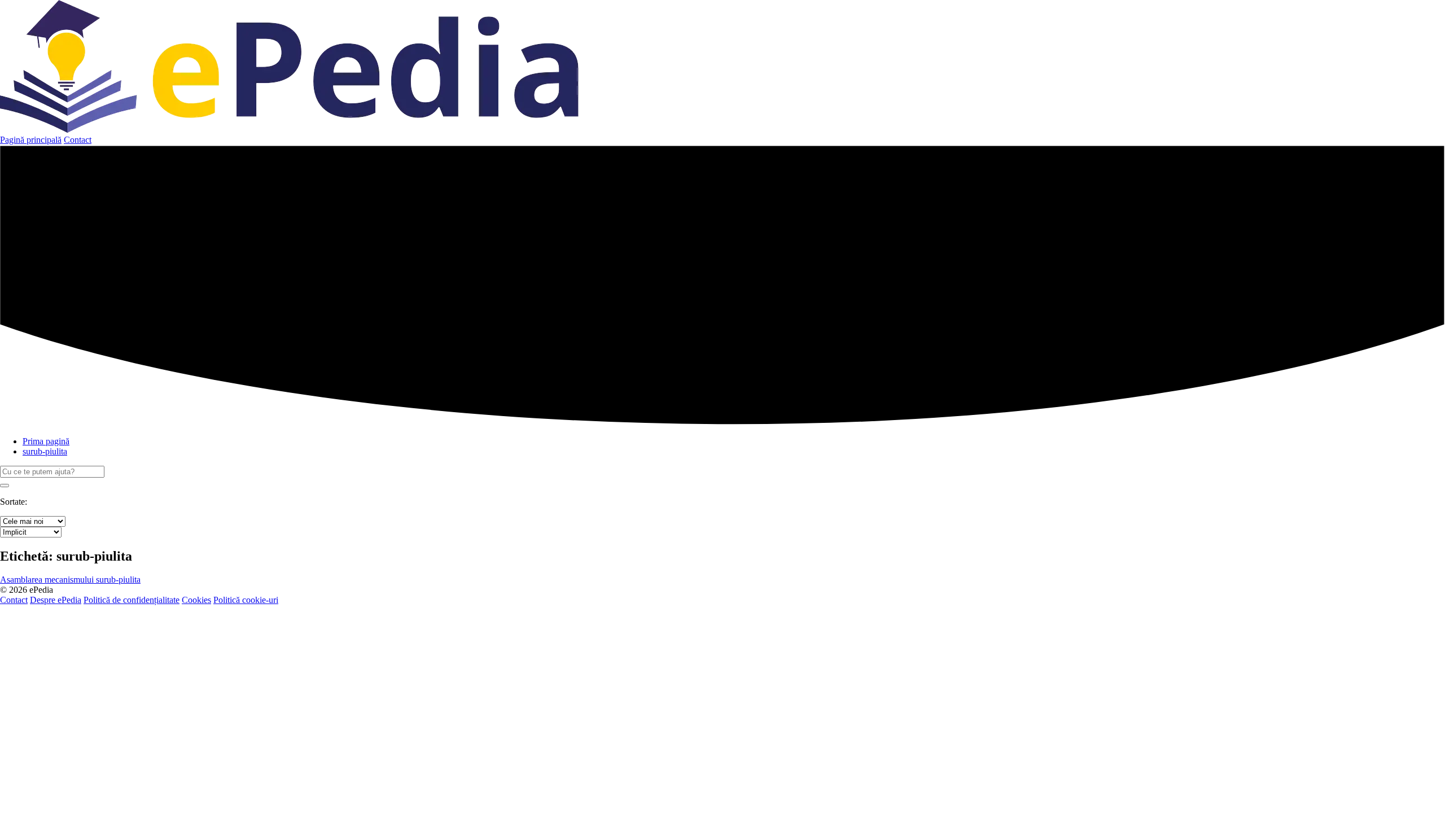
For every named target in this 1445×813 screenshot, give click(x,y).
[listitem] (70, 579)
